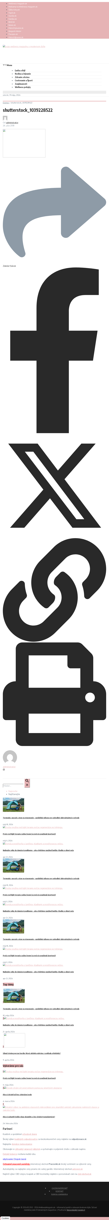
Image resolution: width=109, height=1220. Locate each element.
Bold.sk (12, 22)
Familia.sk (13, 19)
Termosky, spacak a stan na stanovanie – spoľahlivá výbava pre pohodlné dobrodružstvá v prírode (41, 818)
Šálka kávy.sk (14, 10)
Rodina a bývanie (23, 73)
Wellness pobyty (23, 87)
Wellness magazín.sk (18, 3)
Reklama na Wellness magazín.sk (23, 7)
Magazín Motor (15, 31)
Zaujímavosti (21, 84)
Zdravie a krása (22, 77)
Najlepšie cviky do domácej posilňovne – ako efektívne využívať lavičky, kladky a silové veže (38, 850)
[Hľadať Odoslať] (27, 783)
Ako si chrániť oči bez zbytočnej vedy (17, 1095)
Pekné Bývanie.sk (16, 37)
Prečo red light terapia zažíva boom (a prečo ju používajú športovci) (29, 834)
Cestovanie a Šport (24, 80)
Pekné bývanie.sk (16, 28)
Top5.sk (12, 13)
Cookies (5, 1218)
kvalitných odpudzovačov (26, 1139)
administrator (12, 122)
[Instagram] (4, 770)
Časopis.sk (13, 34)
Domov (6, 103)
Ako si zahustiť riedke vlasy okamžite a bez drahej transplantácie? (29, 1117)
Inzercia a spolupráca (59, 1194)
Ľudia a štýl (20, 70)
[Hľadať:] (16, 786)
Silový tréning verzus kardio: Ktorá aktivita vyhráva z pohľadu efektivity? (32, 1053)
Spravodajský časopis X (76, 1210)
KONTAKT (59, 1191)
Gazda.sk (12, 16)
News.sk (12, 25)
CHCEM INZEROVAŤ (59, 1188)
